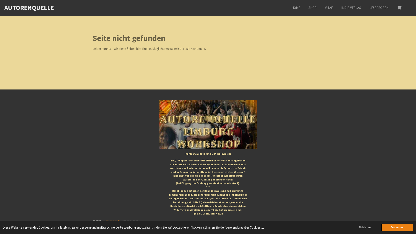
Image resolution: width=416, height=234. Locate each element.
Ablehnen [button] (365, 227)
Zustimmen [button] (397, 227)
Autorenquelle (29, 7)
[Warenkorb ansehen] (399, 7)
